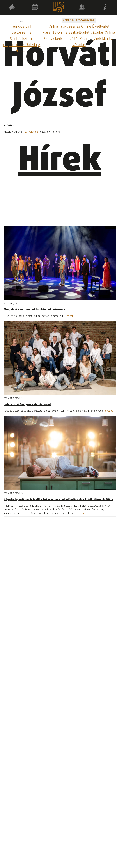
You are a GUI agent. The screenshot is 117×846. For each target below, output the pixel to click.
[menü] (21, 21)
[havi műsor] (35, 7)
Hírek (59, 161)
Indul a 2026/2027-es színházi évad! (27, 404)
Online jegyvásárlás (64, 26)
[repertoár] (11, 7)
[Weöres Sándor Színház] (58, 7)
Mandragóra (31, 132)
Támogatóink (21, 26)
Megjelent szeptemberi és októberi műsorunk (34, 309)
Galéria (31, 45)
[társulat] (82, 7)
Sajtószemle (22, 33)
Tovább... (70, 316)
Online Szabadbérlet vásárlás (80, 33)
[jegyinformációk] (105, 7)
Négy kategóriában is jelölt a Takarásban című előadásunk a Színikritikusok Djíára (58, 499)
